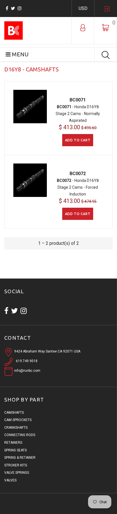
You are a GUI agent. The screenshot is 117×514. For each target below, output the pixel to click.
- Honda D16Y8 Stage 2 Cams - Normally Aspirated (78, 114)
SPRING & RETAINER (19, 458)
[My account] (83, 27)
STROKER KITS (15, 465)
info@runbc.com (27, 371)
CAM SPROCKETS (18, 420)
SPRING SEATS (15, 450)
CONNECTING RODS (19, 435)
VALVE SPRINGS (16, 473)
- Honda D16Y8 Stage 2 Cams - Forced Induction (78, 187)
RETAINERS (13, 443)
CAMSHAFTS (14, 413)
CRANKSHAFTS (16, 428)
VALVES (10, 480)
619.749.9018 (26, 361)
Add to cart (78, 140)
